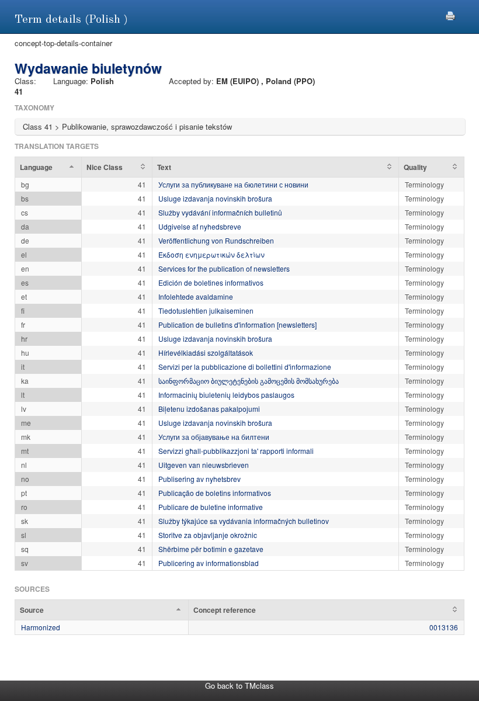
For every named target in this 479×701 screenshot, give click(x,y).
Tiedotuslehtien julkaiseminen (206, 310)
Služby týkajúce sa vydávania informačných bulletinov (243, 521)
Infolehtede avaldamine (195, 296)
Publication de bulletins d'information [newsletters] (237, 324)
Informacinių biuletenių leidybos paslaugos (226, 395)
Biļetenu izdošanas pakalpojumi (209, 409)
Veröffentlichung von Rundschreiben (216, 240)
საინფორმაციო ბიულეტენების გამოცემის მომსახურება (248, 381)
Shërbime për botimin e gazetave (210, 549)
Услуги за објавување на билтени (213, 437)
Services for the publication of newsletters (224, 268)
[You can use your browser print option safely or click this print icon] (450, 14)
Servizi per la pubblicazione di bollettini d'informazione (244, 367)
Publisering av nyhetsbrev (199, 479)
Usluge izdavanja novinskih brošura (215, 198)
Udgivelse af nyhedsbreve (199, 226)
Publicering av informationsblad (208, 563)
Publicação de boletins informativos (214, 493)
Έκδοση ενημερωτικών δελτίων (211, 254)
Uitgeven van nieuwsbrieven (203, 465)
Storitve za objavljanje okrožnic (207, 535)
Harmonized (40, 627)
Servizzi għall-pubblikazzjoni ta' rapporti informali (236, 451)
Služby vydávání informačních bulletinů (220, 212)
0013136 (443, 627)
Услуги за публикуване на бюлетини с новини (233, 184)
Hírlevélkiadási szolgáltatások (205, 353)
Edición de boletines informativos (210, 282)
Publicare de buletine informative (210, 507)
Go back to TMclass (239, 685)
